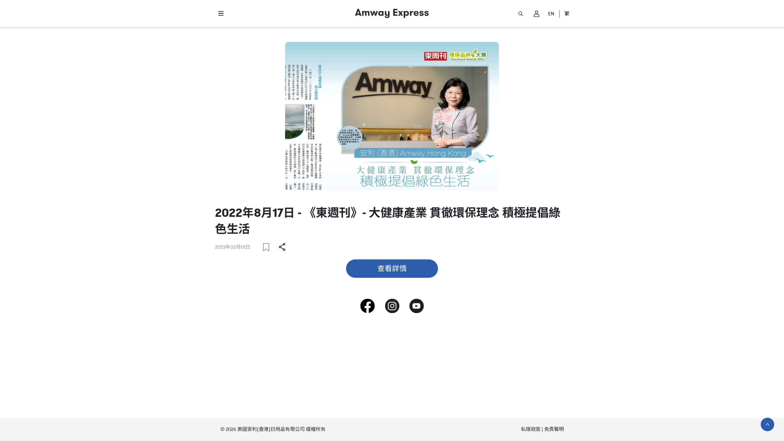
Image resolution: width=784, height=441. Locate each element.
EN (551, 13)
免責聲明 (554, 429)
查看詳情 (392, 268)
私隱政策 (531, 429)
